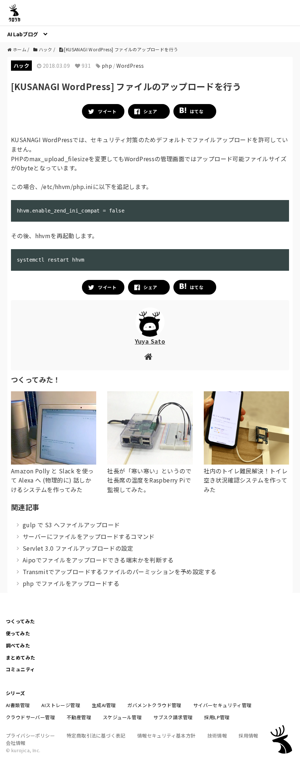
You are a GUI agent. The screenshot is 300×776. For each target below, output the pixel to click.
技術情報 (217, 735)
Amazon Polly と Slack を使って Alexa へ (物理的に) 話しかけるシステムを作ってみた (52, 480)
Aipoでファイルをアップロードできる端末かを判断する (98, 559)
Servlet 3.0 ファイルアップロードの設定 (78, 548)
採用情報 (248, 735)
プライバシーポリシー (30, 735)
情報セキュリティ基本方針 (166, 735)
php (107, 65)
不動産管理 (79, 717)
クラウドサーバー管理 (30, 717)
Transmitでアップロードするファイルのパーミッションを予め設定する (119, 571)
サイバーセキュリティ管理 (222, 705)
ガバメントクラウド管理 (154, 705)
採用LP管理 (216, 717)
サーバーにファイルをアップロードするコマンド (89, 536)
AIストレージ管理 (60, 705)
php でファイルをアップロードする (71, 583)
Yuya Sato (150, 341)
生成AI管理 (104, 705)
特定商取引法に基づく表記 (96, 735)
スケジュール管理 (122, 717)
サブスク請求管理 (172, 717)
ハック (21, 65)
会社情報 (16, 742)
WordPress (130, 65)
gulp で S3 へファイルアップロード (71, 524)
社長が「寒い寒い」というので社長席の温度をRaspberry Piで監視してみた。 (149, 480)
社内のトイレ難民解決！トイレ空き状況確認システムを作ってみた (246, 480)
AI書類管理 (18, 705)
